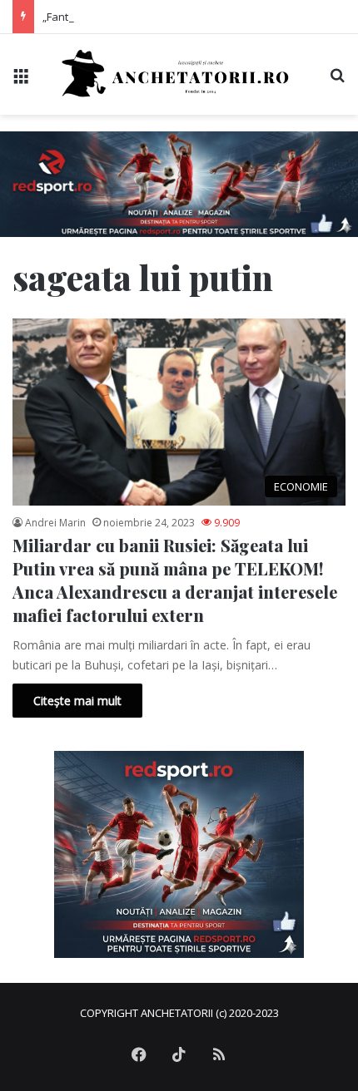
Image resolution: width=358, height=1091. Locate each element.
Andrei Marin (55, 523)
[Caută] (337, 80)
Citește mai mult (77, 700)
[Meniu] (20, 80)
